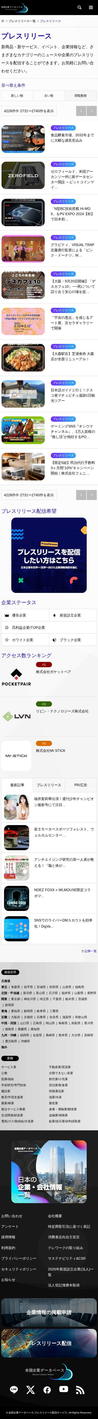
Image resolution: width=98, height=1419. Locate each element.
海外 (4, 1047)
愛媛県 (22, 1029)
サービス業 (8, 1067)
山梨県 (78, 993)
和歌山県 (81, 1017)
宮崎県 (88, 1035)
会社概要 (55, 1216)
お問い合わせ (11, 1216)
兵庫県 (41, 1017)
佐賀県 (37, 1035)
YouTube (65, 1391)
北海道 (5, 981)
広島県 (37, 1023)
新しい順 (17, 95)
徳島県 (9, 1029)
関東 (4, 999)
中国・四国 (8, 1023)
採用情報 (8, 1237)
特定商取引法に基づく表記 (69, 1226)
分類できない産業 (61, 1073)
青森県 (15, 987)
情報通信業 (56, 1091)
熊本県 (63, 1035)
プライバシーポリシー (18, 1258)
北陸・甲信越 (10, 993)
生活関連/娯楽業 (12, 1115)
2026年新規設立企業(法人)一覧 (71, 1272)
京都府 (28, 1017)
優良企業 (19, 615)
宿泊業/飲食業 (58, 1085)
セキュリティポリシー (18, 1269)
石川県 (53, 993)
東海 (4, 1011)
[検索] (79, 7)
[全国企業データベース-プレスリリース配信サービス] (14, 7)
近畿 (4, 1017)
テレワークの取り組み (65, 1248)
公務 (4, 1073)
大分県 (75, 1035)
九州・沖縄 (8, 1035)
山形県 (66, 987)
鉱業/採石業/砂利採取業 (65, 1121)
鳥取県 (75, 1023)
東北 (4, 987)
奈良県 (54, 1017)
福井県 (66, 993)
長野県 (91, 993)
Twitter (32, 1391)
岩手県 (28, 987)
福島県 (79, 987)
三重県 (54, 1011)
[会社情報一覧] (49, 1171)
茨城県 (82, 999)
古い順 (48, 95)
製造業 (53, 1103)
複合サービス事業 (13, 1109)
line (16, 1391)
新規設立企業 (70, 615)
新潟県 (27, 993)
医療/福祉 (7, 1079)
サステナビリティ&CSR (67, 1258)
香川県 (88, 1023)
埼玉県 (44, 999)
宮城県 (41, 987)
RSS (82, 1391)
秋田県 (54, 987)
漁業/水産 (55, 1097)
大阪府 (15, 1017)
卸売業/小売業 (58, 1079)
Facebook (49, 1391)
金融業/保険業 (58, 1115)
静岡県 (28, 1011)
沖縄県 (25, 1041)
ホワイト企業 (22, 640)
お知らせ (8, 1280)
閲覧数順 (81, 95)
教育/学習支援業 (12, 1097)
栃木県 (69, 999)
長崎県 (50, 1035)
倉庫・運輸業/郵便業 (63, 1109)
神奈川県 (30, 999)
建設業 (5, 1091)
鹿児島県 (11, 1041)
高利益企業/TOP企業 (28, 628)
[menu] (90, 7)
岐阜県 (41, 1011)
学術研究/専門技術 (13, 1085)
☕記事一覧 (89, 951)
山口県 (24, 1023)
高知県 (35, 1029)
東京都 (15, 999)
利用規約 (8, 1248)
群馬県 (9, 1005)
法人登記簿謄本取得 (64, 1285)
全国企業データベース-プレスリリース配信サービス (38, 1412)
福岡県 (24, 1035)
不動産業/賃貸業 (60, 1067)
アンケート (10, 1226)
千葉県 (57, 999)
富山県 (40, 993)
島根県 (63, 1023)
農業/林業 (7, 1103)
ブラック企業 (70, 640)
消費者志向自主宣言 (64, 1237)
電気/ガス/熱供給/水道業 (17, 1121)
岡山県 (50, 1023)
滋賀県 (66, 1017)
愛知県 (15, 1011)
